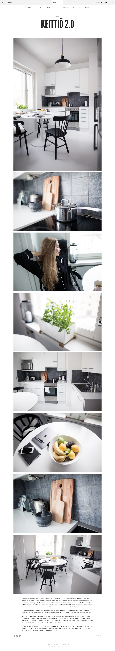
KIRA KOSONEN (7, 2)
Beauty (66, 7)
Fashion (29, 7)
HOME (57, 7)
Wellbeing (76, 7)
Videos (86, 7)
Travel (49, 7)
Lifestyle (39, 7)
